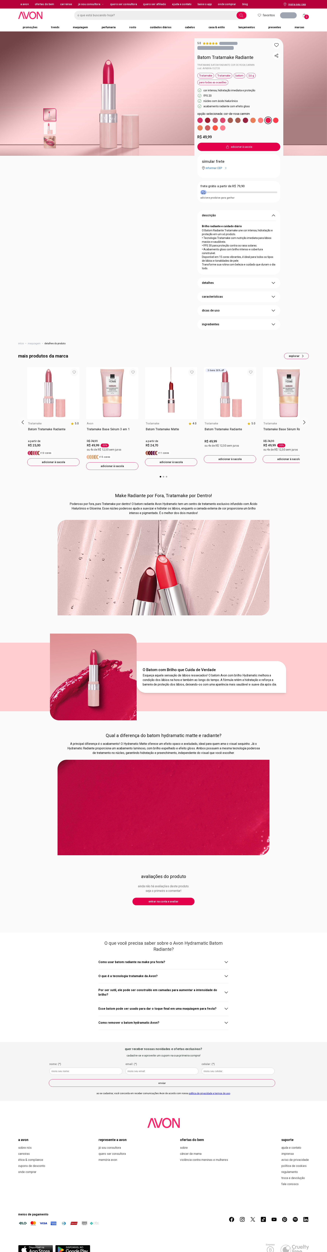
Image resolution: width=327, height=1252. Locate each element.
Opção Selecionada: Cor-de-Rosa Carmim (223, 114)
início (21, 343)
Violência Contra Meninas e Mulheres (204, 1160)
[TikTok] (263, 1219)
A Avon (23, 1140)
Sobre (184, 1147)
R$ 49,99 (204, 137)
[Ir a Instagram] (242, 1219)
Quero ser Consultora (112, 1154)
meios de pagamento (33, 1214)
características (212, 296)
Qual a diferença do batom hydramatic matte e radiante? (163, 735)
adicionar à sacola (53, 462)
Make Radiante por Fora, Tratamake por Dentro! (163, 495)
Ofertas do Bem (192, 1140)
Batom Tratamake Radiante (225, 57)
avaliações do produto (163, 876)
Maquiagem (34, 343)
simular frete (213, 161)
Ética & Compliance (30, 1160)
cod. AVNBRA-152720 (208, 68)
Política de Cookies (294, 1166)
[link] (53, 432)
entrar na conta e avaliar (163, 901)
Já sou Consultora (89, 4)
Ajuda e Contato (291, 1147)
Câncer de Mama (191, 1154)
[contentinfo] (75, 424)
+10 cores (45, 453)
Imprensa (287, 1154)
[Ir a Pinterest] (285, 1219)
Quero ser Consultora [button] (123, 4)
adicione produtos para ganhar (217, 197)
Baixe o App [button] (205, 4)
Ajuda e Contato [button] (182, 4)
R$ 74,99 (92, 441)
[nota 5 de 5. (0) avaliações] (228, 43)
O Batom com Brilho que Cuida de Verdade (179, 669)
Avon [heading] (90, 423)
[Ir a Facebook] (232, 1219)
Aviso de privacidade (295, 1160)
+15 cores (104, 457)
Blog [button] (245, 4)
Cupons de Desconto (31, 1166)
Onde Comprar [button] (227, 4)
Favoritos (269, 15)
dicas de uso (211, 310)
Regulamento (289, 1172)
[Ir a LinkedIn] (306, 1219)
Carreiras (24, 1154)
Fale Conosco (290, 1184)
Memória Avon (108, 1160)
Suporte (287, 1140)
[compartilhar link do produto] (276, 55)
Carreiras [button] (66, 4)
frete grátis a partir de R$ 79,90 (222, 186)
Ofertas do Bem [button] (44, 4)
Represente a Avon (113, 1140)
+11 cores (163, 453)
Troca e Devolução (293, 1178)
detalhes (208, 283)
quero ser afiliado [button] (154, 4)
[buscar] (241, 15)
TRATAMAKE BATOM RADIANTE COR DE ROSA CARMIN (226, 65)
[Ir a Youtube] (274, 1219)
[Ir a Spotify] (295, 1219)
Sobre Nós (25, 1147)
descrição (209, 215)
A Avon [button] (24, 4)
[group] (53, 416)
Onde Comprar (27, 1172)
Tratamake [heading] (35, 423)
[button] (276, 45)
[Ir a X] (253, 1219)
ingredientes (210, 324)
